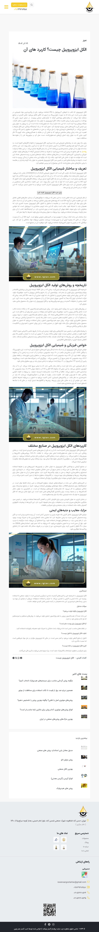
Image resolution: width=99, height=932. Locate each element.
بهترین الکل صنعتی (65, 769)
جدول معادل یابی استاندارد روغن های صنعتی (55, 750)
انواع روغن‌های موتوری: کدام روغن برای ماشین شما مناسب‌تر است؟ (46, 709)
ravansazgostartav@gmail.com (71, 882)
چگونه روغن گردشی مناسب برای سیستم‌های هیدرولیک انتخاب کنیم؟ (46, 680)
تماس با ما (85, 851)
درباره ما (86, 846)
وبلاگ (87, 842)
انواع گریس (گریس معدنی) (62, 778)
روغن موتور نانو (67, 759)
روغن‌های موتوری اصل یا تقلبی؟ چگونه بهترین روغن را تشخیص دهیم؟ (45, 700)
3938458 (20, 9)
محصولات (85, 838)
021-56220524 (80, 892)
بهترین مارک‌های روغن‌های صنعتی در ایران (56, 719)
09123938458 (80, 887)
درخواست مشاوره (17, 5)
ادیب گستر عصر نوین (21, 929)
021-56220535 (79, 898)
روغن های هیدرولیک (64, 788)
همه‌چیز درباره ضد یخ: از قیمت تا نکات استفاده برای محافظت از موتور (45, 690)
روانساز (84, 151)
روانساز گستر (52, 929)
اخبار (84, 40)
